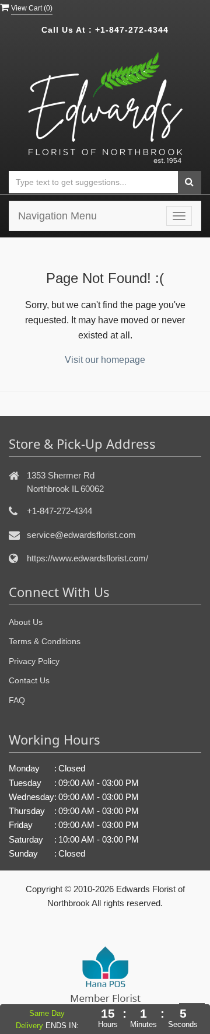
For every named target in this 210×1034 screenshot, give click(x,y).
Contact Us (29, 680)
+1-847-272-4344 (132, 29)
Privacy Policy (34, 661)
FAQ (17, 700)
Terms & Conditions (44, 641)
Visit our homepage (105, 360)
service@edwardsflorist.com (81, 535)
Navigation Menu (57, 216)
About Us (26, 622)
